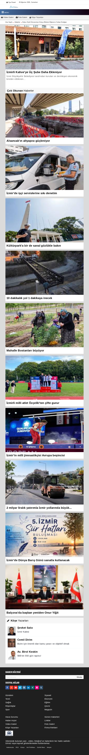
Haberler (17, 22)
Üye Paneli (12, 2)
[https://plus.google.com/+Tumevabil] (11, 687)
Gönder (79, 677)
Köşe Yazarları (37, 17)
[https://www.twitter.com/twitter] (20, 687)
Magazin (48, 710)
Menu (6, 12)
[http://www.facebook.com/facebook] (7, 687)
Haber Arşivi (10, 720)
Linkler (47, 720)
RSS (17, 747)
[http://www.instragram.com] (24, 687)
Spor (7, 710)
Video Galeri (8, 17)
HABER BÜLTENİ (13, 672)
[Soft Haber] (14, 7)
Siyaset (47, 695)
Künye (23, 747)
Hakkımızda (10, 747)
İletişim (49, 747)
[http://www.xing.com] (33, 687)
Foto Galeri (22, 17)
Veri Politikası (30, 747)
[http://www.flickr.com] (37, 687)
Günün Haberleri (51, 717)
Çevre (47, 706)
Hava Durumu (11, 717)
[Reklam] (9, 733)
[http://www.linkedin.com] (28, 687)
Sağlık (8, 702)
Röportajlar (10, 706)
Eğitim (47, 702)
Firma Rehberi (50, 728)
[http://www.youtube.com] (16, 687)
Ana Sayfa (8, 22)
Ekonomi (48, 699)
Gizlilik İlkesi (41, 747)
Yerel (7, 699)
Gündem (9, 695)
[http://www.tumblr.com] (41, 687)
